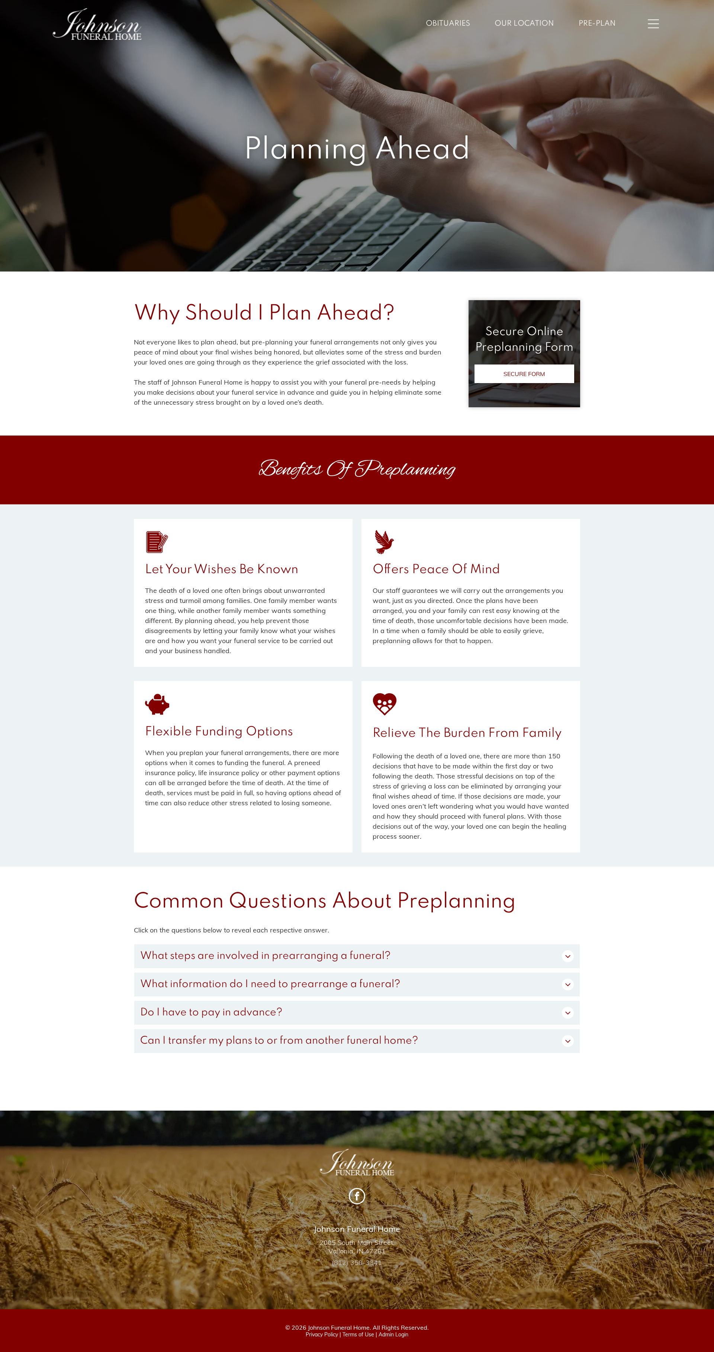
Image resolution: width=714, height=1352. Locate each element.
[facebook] (357, 1197)
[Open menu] (653, 23)
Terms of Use (358, 1334)
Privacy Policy (322, 1334)
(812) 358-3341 (357, 1262)
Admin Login (393, 1334)
